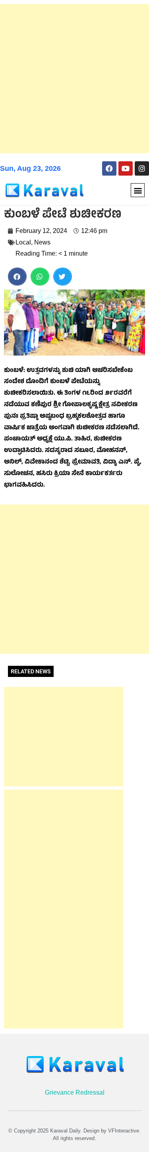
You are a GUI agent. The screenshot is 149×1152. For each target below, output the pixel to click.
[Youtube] (125, 168)
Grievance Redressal (74, 1092)
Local (23, 242)
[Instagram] (142, 168)
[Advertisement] (74, 78)
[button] (138, 190)
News (42, 242)
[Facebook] (109, 168)
